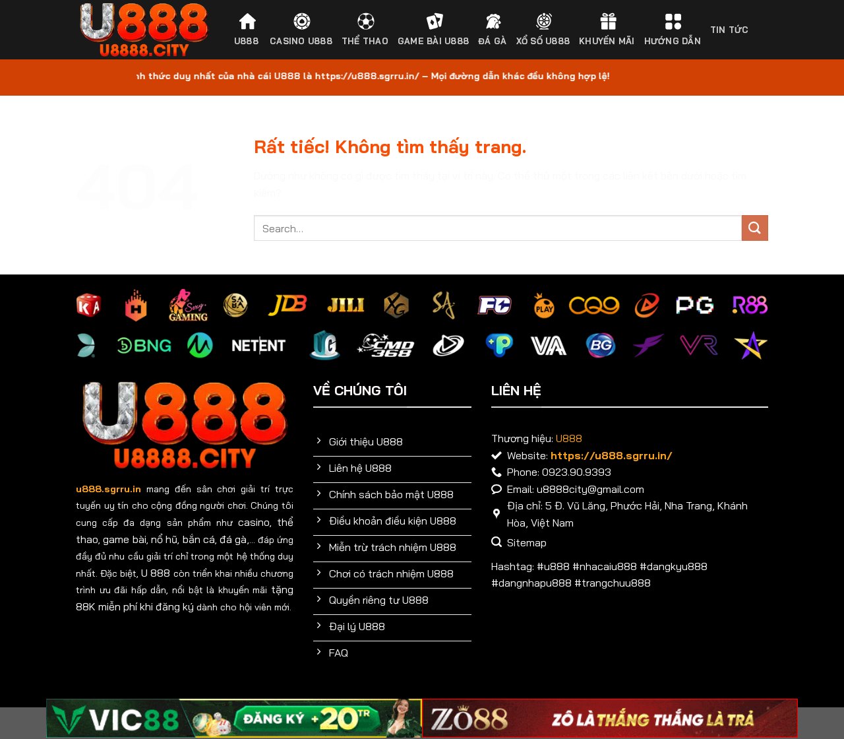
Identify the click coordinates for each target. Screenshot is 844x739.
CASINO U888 (301, 41)
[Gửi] (755, 228)
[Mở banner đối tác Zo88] (610, 718)
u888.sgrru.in (108, 489)
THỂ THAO (365, 41)
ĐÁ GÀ (492, 41)
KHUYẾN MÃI (607, 41)
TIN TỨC (729, 29)
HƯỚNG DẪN (672, 41)
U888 (246, 41)
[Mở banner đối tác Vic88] (234, 718)
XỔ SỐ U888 (543, 41)
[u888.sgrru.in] (144, 30)
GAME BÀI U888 (433, 41)
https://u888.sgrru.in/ (612, 455)
